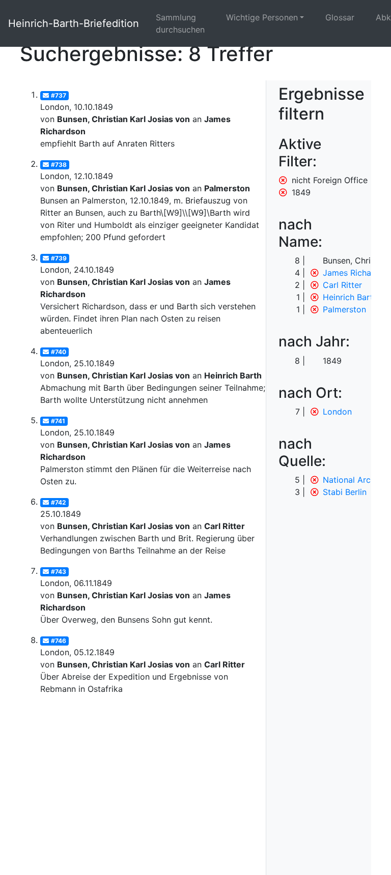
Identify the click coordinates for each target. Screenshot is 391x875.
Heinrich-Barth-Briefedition (73, 23)
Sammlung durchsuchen (180, 23)
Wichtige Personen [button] (262, 17)
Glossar (339, 17)
